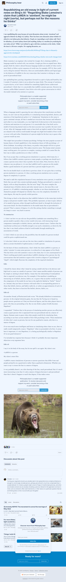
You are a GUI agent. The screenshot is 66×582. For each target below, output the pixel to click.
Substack (25, 578)
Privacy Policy (45, 546)
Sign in (61, 3)
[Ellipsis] (61, 479)
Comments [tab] (7, 464)
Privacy (32, 570)
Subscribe (53, 3)
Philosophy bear (12, 24)
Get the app (41, 574)
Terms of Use (41, 544)
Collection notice (43, 570)
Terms (36, 570)
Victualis (9, 479)
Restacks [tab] (14, 464)
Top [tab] (6, 502)
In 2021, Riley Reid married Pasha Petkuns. (16, 511)
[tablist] (11, 464)
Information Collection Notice (32, 546)
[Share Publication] (46, 2)
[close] (48, 518)
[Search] (42, 2)
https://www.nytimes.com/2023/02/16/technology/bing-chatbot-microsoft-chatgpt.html (33, 57)
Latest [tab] (9, 502)
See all (7, 546)
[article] (33, 511)
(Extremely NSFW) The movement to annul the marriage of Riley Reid (25, 508)
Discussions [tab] (16, 502)
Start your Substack (28, 574)
